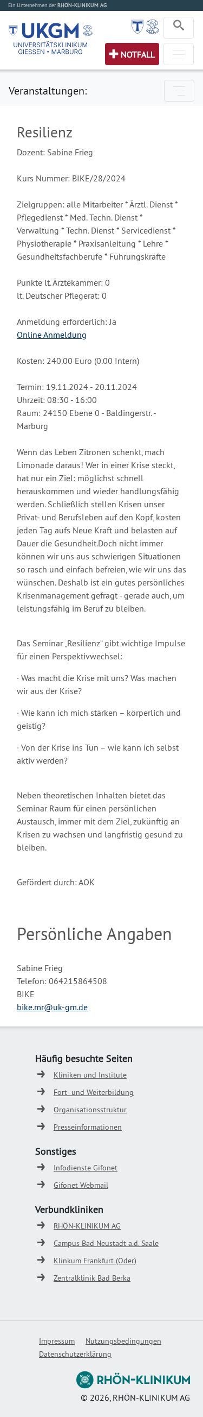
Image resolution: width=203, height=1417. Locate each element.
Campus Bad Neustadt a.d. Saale (106, 1243)
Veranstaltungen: (48, 90)
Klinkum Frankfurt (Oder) (95, 1260)
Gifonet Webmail (81, 1185)
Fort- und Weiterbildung (94, 1092)
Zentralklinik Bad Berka (92, 1278)
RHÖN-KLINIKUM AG (87, 1226)
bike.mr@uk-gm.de (52, 1007)
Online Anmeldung (52, 334)
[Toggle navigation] (178, 28)
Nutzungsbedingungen (123, 1341)
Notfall (138, 54)
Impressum (57, 1341)
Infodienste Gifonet (85, 1168)
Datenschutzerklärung (75, 1354)
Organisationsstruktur (90, 1109)
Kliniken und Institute (90, 1075)
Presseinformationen (88, 1127)
